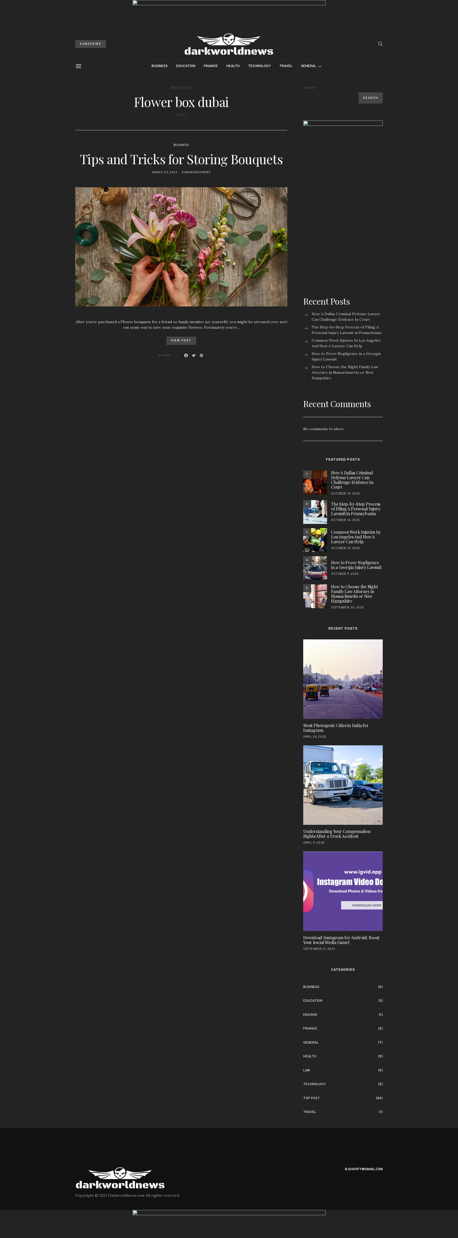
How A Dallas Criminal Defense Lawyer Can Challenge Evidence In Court (346, 316)
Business (160, 66)
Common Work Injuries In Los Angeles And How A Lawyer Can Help (346, 343)
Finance (211, 66)
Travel (285, 66)
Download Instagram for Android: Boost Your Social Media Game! (341, 940)
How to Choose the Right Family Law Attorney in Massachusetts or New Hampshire (345, 372)
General (308, 66)
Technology (259, 66)
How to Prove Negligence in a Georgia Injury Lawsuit (346, 356)
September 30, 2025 (347, 607)
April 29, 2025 (314, 737)
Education (185, 66)
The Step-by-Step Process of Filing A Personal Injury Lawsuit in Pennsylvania (346, 330)
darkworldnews (196, 172)
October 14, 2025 (345, 494)
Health (233, 66)
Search (309, 88)
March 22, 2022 (165, 172)
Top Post (311, 1098)
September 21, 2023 (319, 949)
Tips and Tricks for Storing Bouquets (181, 158)
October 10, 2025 (345, 548)
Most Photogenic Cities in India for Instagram (336, 728)
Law (306, 1070)
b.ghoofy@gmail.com (364, 1169)
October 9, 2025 (345, 574)
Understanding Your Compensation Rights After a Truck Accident (337, 834)
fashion (310, 1015)
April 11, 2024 (314, 843)
